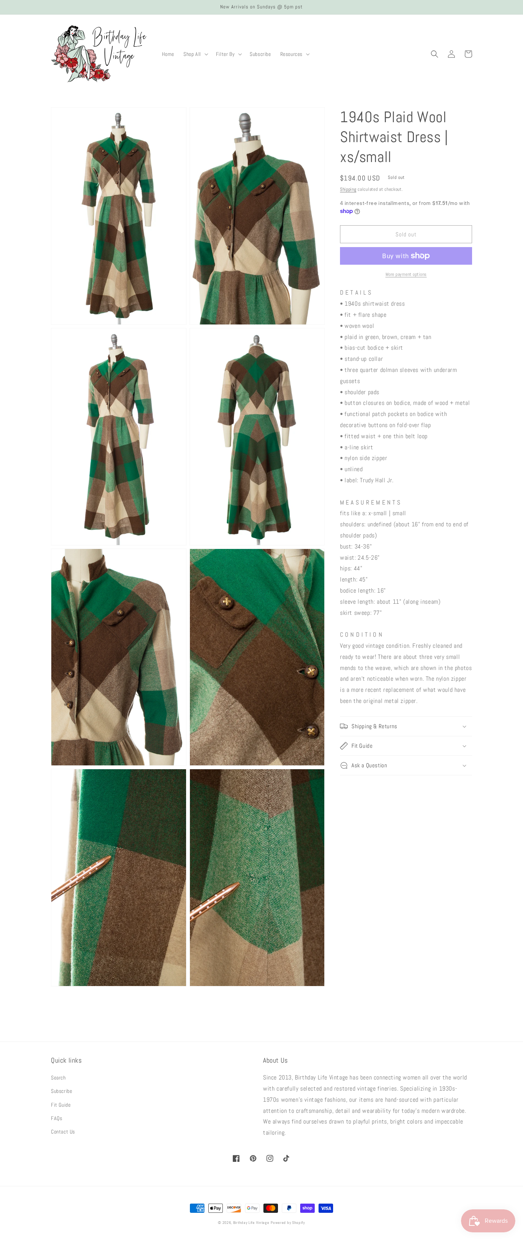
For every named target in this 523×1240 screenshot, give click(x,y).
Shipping (348, 189)
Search (58, 1077)
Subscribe (61, 1091)
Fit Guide (60, 1104)
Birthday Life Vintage (251, 1222)
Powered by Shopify (288, 1222)
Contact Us (63, 1131)
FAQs (56, 1118)
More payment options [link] (406, 274)
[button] (195, 54)
